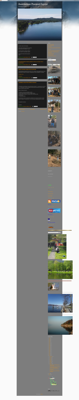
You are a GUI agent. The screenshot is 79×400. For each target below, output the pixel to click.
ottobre (51, 357)
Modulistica (20, 76)
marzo (51, 362)
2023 (49, 341)
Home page (32, 109)
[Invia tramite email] (33, 57)
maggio (51, 361)
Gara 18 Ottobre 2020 (51, 45)
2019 (49, 346)
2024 (49, 340)
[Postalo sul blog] (33, 57)
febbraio (51, 363)
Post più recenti (22, 109)
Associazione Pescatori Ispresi (33, 4)
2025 (49, 339)
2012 (49, 355)
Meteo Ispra (49, 204)
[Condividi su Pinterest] (36, 57)
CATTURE (49, 49)
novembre (51, 356)
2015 (49, 351)
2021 (49, 344)
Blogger (42, 394)
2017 (49, 349)
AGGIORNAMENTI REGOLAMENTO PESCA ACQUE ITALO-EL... (54, 367)
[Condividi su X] (34, 57)
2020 (49, 345)
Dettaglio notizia (21, 74)
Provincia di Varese (50, 193)
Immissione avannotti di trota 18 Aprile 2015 (54, 50)
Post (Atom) (22, 111)
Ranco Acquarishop (50, 54)
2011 (49, 373)
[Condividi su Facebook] (35, 57)
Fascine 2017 (50, 46)
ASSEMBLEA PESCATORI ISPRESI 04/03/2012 (27, 82)
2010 (49, 374)
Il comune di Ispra (50, 191)
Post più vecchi (43, 109)
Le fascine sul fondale (51, 44)
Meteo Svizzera (50, 214)
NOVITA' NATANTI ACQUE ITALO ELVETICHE (27, 69)
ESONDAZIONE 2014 (51, 53)
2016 (49, 350)
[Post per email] (31, 57)
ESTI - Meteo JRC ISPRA (51, 222)
